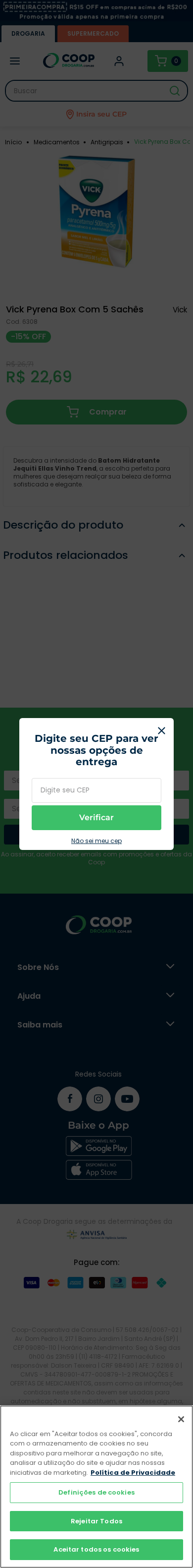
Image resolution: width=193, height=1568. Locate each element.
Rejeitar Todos (96, 1521)
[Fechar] (181, 1419)
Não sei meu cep (96, 841)
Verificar (96, 817)
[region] (96, 1486)
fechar (161, 730)
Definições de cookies (96, 1492)
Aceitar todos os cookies (96, 1549)
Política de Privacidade (133, 1472)
